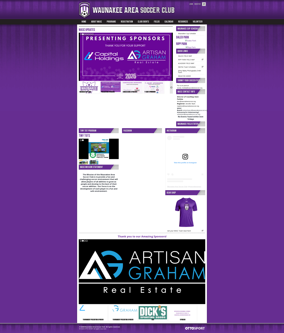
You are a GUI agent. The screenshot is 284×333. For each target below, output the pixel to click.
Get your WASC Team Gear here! (179, 231)
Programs (111, 21)
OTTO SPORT (88, 329)
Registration (127, 21)
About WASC (96, 21)
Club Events (143, 21)
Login (191, 4)
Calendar (169, 21)
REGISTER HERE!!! (184, 76)
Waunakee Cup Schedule (187, 33)
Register (197, 4)
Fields (157, 21)
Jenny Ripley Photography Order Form (189, 71)
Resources (183, 21)
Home (84, 21)
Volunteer (197, 21)
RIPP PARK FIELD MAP (186, 60)
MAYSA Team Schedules (187, 67)
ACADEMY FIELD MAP (186, 63)
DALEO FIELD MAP (185, 56)
